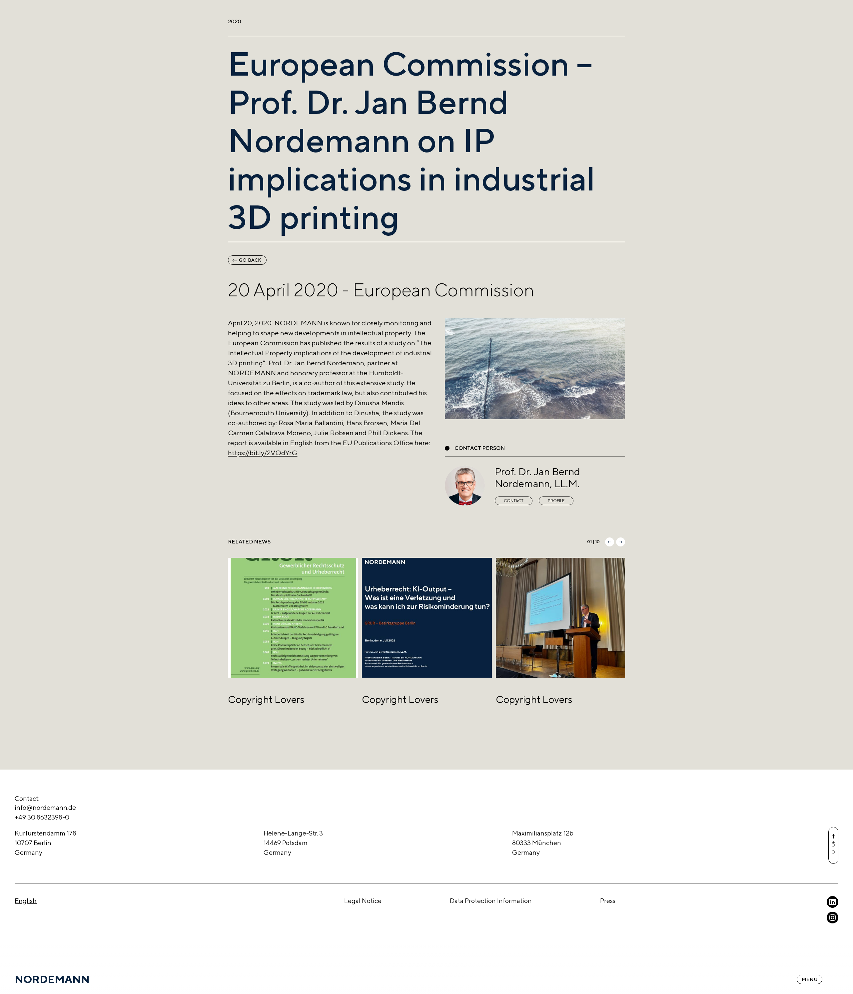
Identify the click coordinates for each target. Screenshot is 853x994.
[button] (609, 541)
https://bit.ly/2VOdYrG (262, 453)
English (26, 900)
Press (607, 900)
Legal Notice (363, 900)
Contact (513, 500)
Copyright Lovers (266, 699)
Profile (556, 500)
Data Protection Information (491, 900)
